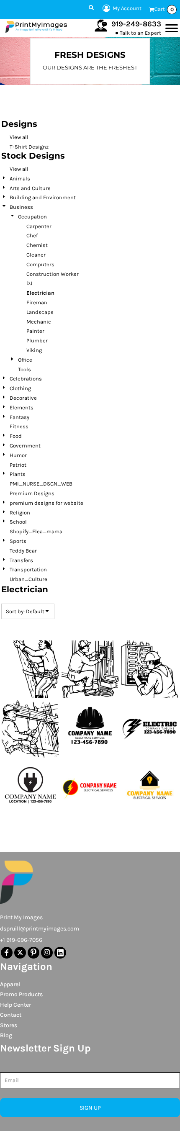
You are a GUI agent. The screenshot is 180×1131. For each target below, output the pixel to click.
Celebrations (26, 378)
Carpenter (38, 226)
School (18, 522)
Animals (20, 178)
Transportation (28, 569)
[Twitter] (20, 953)
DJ (29, 283)
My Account (127, 8)
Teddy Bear (23, 551)
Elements (21, 407)
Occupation (32, 216)
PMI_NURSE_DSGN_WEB (41, 484)
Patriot (18, 465)
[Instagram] (47, 953)
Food (16, 436)
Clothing (20, 388)
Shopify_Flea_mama (36, 531)
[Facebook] (7, 953)
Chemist (37, 245)
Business (21, 207)
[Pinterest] (33, 953)
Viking (34, 350)
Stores (8, 1025)
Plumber (37, 340)
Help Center (15, 1004)
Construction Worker (52, 274)
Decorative (23, 398)
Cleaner (36, 255)
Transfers (21, 560)
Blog (6, 1035)
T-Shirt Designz (29, 147)
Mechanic (38, 322)
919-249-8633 (136, 23)
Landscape (40, 312)
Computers (40, 264)
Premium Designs (32, 493)
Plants (18, 474)
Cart (164, 9)
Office (25, 360)
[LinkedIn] (60, 953)
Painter (35, 331)
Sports (18, 541)
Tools (24, 369)
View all (19, 137)
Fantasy (19, 417)
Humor (18, 455)
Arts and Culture (30, 188)
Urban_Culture (28, 579)
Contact (10, 1014)
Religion (20, 512)
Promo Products (21, 994)
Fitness (19, 426)
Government (25, 445)
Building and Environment (43, 197)
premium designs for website (46, 503)
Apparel (10, 984)
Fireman (36, 302)
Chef (32, 235)
